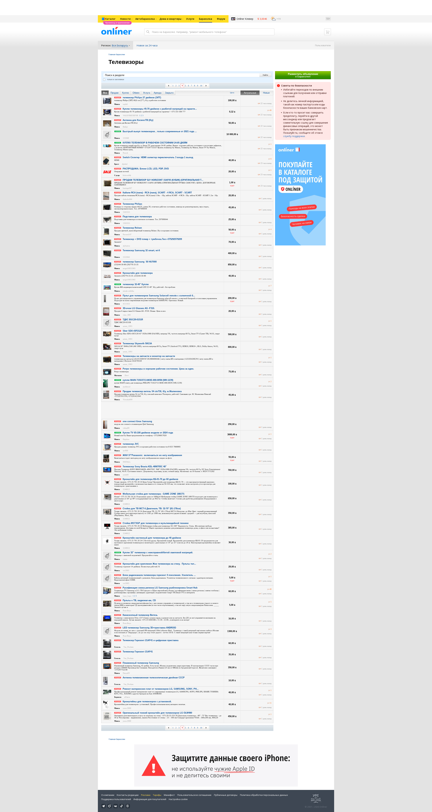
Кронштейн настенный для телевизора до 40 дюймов (152, 538)
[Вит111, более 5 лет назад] (269, 577)
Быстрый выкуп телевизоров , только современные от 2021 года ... (160, 131)
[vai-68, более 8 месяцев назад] (269, 690)
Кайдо (125, 127)
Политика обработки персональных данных (264, 794)
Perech (125, 153)
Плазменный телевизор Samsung (141, 663)
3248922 (126, 489)
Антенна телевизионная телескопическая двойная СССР (154, 677)
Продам (114, 93)
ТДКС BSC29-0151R (133, 319)
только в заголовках (115, 79)
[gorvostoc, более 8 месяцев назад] (269, 358)
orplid (125, 104)
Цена (232, 93)
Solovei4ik (127, 175)
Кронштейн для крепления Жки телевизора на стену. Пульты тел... (159, 564)
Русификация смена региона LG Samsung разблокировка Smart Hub (160, 587)
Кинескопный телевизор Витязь (140, 615)
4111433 (126, 304)
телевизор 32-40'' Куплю (136, 284)
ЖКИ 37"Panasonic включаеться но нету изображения (152, 455)
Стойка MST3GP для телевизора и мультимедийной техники (155, 523)
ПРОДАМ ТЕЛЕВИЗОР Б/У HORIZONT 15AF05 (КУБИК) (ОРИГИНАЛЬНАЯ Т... (163, 180)
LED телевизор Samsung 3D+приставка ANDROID (149, 627)
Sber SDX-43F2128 (132, 331)
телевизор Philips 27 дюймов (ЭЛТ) (142, 97)
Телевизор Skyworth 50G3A (137, 343)
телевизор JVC (131, 444)
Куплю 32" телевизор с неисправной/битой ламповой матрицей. (158, 552)
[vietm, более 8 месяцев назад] (269, 554)
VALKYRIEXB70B (130, 115)
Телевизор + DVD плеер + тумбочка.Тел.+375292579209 (152, 239)
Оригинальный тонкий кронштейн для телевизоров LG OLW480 (157, 713)
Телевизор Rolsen (132, 228)
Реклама (145, 794)
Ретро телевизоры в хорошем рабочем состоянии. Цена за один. (158, 368)
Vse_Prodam (128, 647)
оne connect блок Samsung (137, 421)
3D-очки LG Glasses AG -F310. (139, 308)
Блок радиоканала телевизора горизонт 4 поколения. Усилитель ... (159, 575)
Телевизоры (126, 62)
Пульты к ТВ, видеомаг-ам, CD (139, 600)
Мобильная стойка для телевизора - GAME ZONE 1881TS (153, 494)
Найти (265, 75)
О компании (107, 794)
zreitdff (126, 475)
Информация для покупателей (149, 799)
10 (201, 86)
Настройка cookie (178, 799)
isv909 (125, 451)
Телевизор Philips (132, 204)
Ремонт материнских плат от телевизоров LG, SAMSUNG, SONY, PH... (161, 689)
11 (270, 703)
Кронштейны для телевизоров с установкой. (147, 701)
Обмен (136, 93)
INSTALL (127, 462)
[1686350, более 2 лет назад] (268, 703)
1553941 (126, 257)
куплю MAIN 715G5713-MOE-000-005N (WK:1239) (148, 380)
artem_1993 (127, 326)
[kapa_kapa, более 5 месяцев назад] (268, 589)
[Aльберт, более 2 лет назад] (269, 629)
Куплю (125, 93)
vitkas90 (126, 428)
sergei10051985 (129, 268)
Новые (266, 93)
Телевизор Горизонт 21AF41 (138, 651)
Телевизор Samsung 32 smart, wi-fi (141, 250)
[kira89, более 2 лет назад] (268, 110)
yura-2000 (127, 708)
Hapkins (126, 439)
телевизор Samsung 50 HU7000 (140, 261)
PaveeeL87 (127, 234)
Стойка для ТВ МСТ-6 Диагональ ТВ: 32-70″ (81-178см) (152, 508)
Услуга (146, 93)
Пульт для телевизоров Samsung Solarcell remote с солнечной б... (159, 295)
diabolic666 (127, 199)
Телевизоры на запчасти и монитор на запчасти (149, 356)
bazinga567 (127, 188)
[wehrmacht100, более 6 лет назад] (269, 229)
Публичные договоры (225, 794)
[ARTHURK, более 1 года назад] (269, 144)
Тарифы (157, 794)
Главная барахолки (117, 54)
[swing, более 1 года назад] (269, 714)
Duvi (127, 375)
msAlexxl (126, 387)
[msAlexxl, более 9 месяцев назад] (269, 381)
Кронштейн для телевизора (138, 273)
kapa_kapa (127, 596)
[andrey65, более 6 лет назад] (269, 159)
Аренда (157, 93)
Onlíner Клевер (245, 18)
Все (105, 93)
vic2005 (126, 570)
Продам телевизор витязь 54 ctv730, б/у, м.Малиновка (152, 391)
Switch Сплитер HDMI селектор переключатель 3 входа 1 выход (158, 157)
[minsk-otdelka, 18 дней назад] (269, 286)
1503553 (126, 212)
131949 (126, 138)
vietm (125, 559)
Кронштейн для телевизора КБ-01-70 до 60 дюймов (150, 479)
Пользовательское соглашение (194, 794)
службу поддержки (294, 136)
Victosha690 (127, 399)
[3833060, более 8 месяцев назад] (269, 434)
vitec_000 (127, 315)
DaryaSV (126, 673)
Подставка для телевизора (137, 216)
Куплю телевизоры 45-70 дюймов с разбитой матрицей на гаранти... (160, 109)
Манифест (169, 794)
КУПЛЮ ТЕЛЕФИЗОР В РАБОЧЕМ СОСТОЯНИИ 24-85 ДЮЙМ (155, 142)
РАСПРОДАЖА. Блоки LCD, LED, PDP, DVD (146, 168)
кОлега (127, 697)
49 (270, 110)
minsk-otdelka (128, 291)
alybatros (126, 246)
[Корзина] (327, 31)
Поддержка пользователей (116, 799)
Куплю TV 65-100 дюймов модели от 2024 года (148, 432)
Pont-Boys (127, 611)
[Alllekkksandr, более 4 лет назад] (269, 321)
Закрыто (169, 93)
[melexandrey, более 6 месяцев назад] (269, 602)
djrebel (124, 164)
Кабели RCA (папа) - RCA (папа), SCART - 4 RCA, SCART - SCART (157, 192)
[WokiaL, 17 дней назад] (269, 170)
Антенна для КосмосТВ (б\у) (138, 120)
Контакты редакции (128, 794)
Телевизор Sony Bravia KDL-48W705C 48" (145, 466)
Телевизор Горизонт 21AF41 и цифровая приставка (150, 640)
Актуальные (250, 93)
